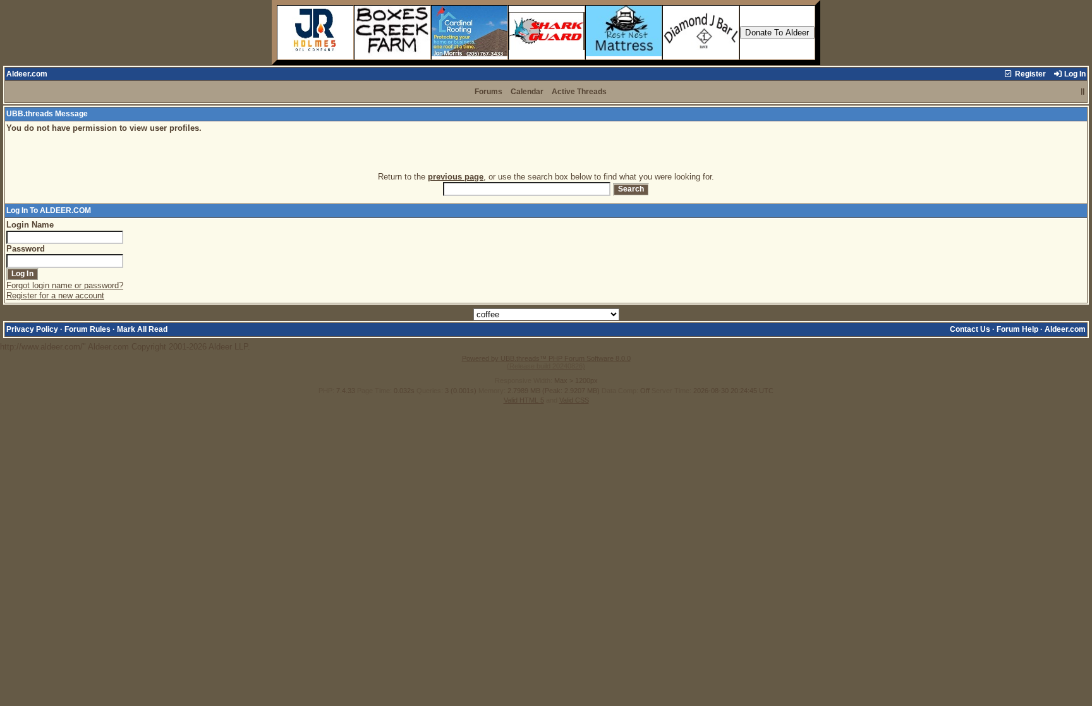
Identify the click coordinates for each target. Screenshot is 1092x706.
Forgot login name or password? (64, 285)
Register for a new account (55, 295)
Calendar (527, 91)
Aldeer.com (26, 74)
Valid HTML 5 (524, 400)
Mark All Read (142, 329)
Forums (488, 91)
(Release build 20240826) (546, 366)
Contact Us (970, 329)
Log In (1074, 74)
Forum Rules (87, 329)
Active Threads (579, 91)
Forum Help (1017, 329)
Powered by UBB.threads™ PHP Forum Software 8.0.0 (546, 358)
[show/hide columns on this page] (1083, 91)
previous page (455, 176)
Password (25, 248)
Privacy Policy (32, 329)
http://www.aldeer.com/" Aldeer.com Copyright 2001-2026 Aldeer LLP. (543, 237)
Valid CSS (574, 400)
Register (1029, 74)
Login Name (30, 224)
